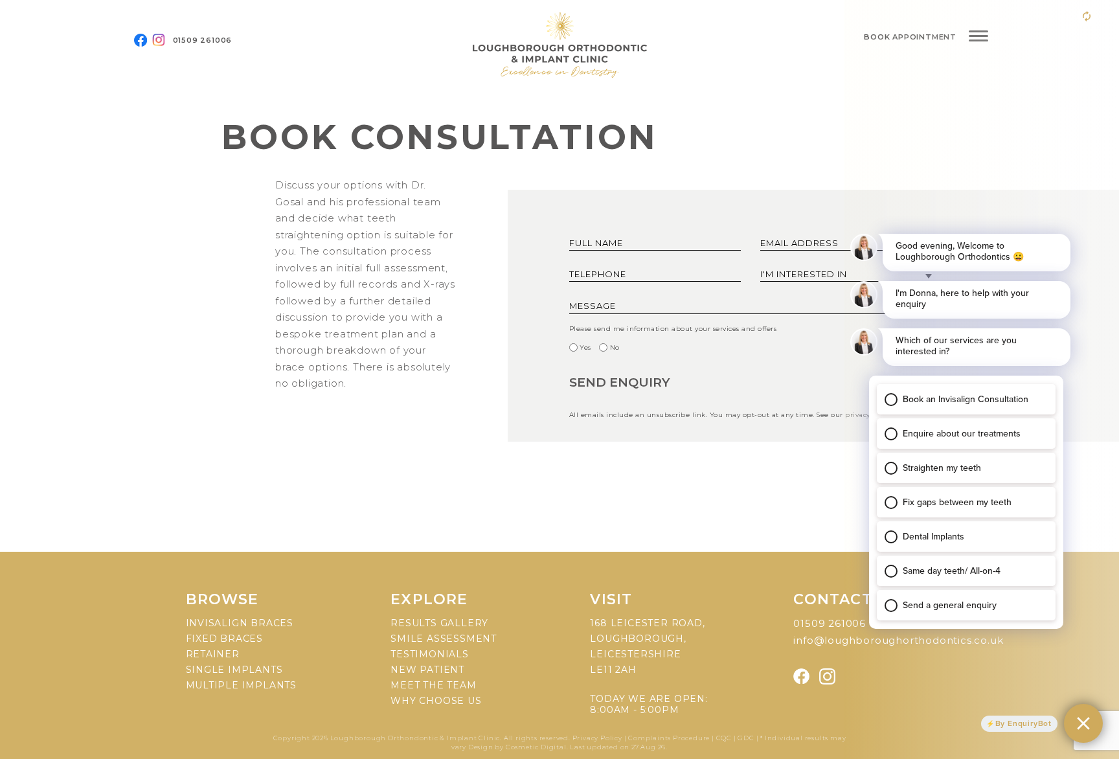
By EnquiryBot (1023, 723)
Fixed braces (225, 638)
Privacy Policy (598, 738)
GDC (746, 738)
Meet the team (433, 685)
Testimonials (429, 654)
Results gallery (439, 623)
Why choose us (435, 701)
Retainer (213, 654)
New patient (427, 669)
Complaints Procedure (669, 738)
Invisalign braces (240, 623)
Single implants (234, 669)
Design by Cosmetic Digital (517, 747)
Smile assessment (443, 638)
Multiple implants (241, 685)
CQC (724, 738)
